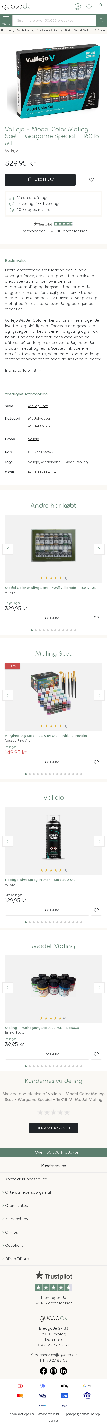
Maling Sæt (38, 406)
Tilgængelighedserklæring (81, 1414)
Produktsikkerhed (43, 472)
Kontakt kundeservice (26, 1179)
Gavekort (14, 1245)
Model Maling (39, 426)
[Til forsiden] (16, 6)
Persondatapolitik (48, 1414)
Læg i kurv (40, 179)
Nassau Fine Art (17, 740)
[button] (7, 549)
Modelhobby (39, 418)
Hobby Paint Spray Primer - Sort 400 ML (40, 880)
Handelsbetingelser (20, 1414)
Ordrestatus (16, 1205)
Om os (11, 1232)
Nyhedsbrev (16, 1218)
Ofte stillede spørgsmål (28, 1192)
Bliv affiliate (17, 1258)
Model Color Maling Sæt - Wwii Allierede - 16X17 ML (50, 588)
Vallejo (11, 150)
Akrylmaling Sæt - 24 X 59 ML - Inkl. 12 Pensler (46, 736)
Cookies (54, 1421)
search (102, 20)
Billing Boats (14, 1032)
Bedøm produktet (53, 1128)
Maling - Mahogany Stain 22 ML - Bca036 (42, 1028)
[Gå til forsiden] (53, 1317)
